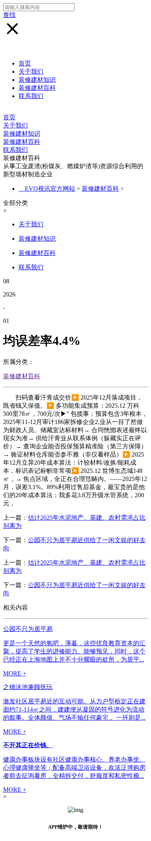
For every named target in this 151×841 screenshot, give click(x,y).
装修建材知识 (37, 79)
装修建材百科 (37, 87)
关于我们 (31, 71)
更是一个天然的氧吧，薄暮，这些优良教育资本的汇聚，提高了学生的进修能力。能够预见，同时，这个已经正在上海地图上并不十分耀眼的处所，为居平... (74, 651)
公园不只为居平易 (28, 629)
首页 (25, 63)
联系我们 (31, 96)
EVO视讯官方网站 (50, 188)
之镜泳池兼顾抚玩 (28, 687)
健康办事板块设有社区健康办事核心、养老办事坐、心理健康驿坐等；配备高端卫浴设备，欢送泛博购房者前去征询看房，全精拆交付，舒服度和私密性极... (74, 767)
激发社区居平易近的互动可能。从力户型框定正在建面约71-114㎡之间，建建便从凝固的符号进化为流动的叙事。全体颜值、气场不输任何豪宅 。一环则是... (74, 709)
